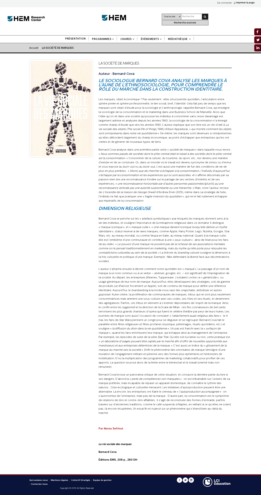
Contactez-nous (39, 484)
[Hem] (116, 18)
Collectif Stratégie (80, 480)
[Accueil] (26, 19)
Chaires (126, 39)
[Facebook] (179, 480)
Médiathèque (178, 39)
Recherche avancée (185, 23)
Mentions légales (59, 480)
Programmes (101, 39)
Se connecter (224, 3)
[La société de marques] (61, 108)
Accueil (33, 48)
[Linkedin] (191, 480)
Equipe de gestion (102, 480)
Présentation (75, 39)
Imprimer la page (245, 3)
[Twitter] (185, 480)
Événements (150, 39)
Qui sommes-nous (38, 480)
